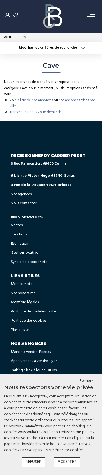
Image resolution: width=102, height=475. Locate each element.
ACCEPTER (67, 462)
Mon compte (22, 284)
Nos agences (21, 194)
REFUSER (34, 462)
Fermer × (87, 381)
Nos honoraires (23, 293)
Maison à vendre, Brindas (31, 352)
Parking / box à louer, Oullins (34, 370)
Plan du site (20, 330)
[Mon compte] (7, 16)
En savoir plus (31, 450)
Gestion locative (24, 253)
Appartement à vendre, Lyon (34, 361)
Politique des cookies (28, 321)
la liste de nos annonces (35, 100)
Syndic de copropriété (29, 262)
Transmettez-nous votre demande (36, 112)
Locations (19, 234)
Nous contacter (23, 203)
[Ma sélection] (15, 16)
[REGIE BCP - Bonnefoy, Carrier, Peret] (52, 16)
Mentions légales (25, 302)
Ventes (17, 225)
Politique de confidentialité (33, 311)
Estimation (19, 244)
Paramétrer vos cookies (64, 450)
